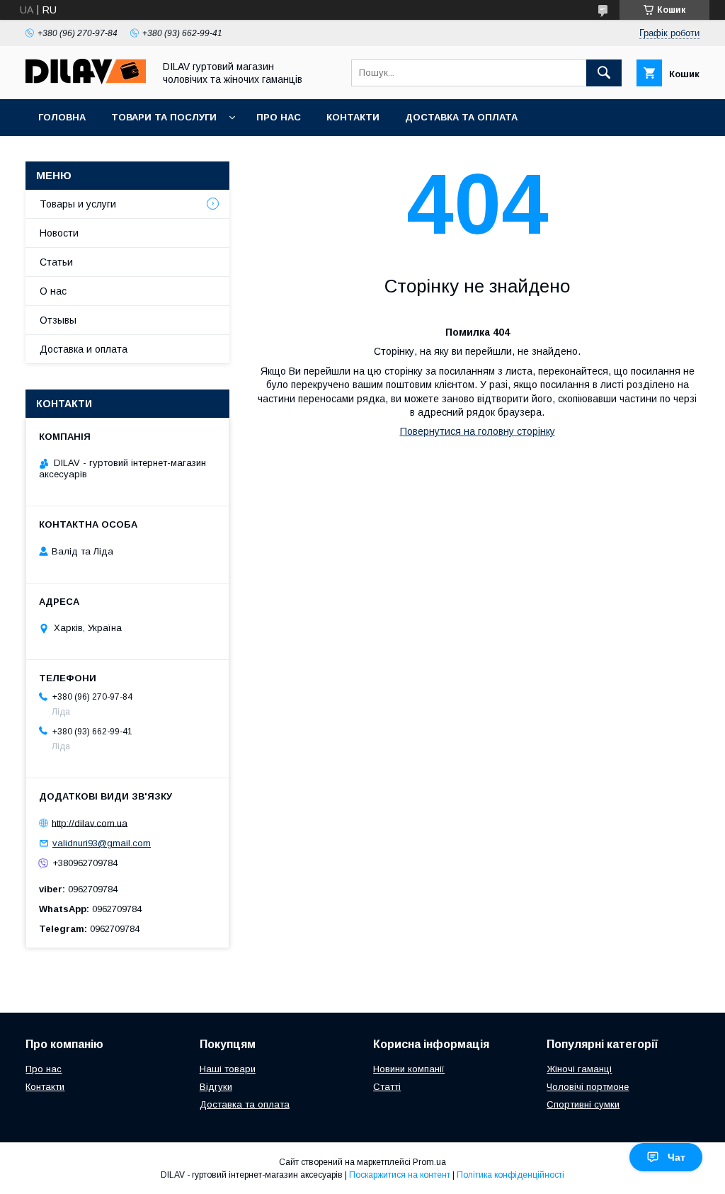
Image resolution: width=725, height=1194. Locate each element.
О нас (53, 291)
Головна (62, 117)
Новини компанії (409, 1069)
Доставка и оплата (83, 349)
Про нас (278, 117)
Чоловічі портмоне (588, 1086)
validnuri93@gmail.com (101, 843)
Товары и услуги (78, 204)
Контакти (352, 117)
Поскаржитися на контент (399, 1175)
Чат (676, 1157)
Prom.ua (429, 1162)
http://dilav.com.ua (89, 822)
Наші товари (228, 1069)
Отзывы (58, 320)
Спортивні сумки (583, 1104)
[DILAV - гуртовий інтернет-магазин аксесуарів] (85, 80)
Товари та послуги (164, 117)
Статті (387, 1086)
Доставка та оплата (461, 117)
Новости (59, 233)
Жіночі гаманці (579, 1069)
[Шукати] (604, 72)
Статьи (56, 262)
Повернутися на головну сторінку (477, 431)
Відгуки (216, 1086)
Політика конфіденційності (510, 1175)
